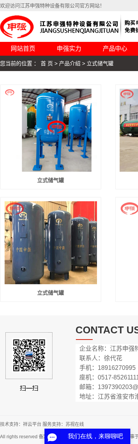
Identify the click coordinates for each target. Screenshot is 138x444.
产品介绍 (69, 63)
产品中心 (115, 48)
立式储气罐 (100, 63)
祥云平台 (32, 424)
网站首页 (23, 48)
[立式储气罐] (51, 130)
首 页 (47, 63)
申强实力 (69, 48)
